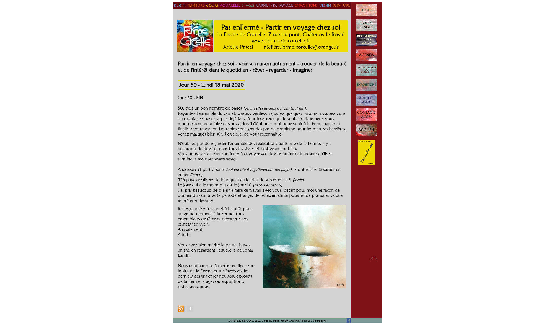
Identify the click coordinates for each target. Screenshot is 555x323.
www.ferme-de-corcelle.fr (281, 40)
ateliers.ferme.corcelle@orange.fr (301, 47)
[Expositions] (366, 85)
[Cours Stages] (366, 25)
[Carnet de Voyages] (366, 70)
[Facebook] (190, 309)
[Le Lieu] (366, 10)
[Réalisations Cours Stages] (366, 40)
